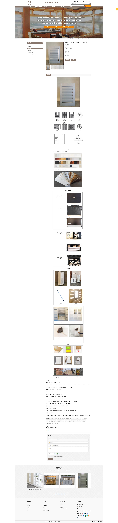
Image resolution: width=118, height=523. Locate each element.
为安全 (56, 418)
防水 (63, 421)
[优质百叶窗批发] (88, 516)
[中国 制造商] (35, 55)
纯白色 (66, 421)
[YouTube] (82, 513)
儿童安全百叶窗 (49, 423)
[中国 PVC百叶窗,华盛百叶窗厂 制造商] (83, 480)
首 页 (31, 6)
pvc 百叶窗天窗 (59, 421)
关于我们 (53, 6)
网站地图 (93, 521)
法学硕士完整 (99, 521)
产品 (38, 6)
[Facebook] (87, 513)
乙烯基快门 (77, 418)
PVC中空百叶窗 (30, 54)
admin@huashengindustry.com (86, 1)
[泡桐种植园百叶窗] (59, 22)
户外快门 (52, 418)
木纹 (73, 418)
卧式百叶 (78, 421)
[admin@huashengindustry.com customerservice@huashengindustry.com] (46, 430)
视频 (27, 510)
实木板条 (59, 418)
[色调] (85, 516)
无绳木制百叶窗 (83, 421)
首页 (70, 38)
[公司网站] (83, 516)
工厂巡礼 (61, 505)
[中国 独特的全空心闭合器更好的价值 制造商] (67, 480)
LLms (96, 521)
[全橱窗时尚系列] (87, 516)
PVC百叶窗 (75, 38)
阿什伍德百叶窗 (30, 52)
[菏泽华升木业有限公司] (29, 2)
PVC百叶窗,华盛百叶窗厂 (83, 489)
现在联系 (73, 59)
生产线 (45, 6)
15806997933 (76, 1)
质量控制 (28, 505)
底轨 (70, 418)
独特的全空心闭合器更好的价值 (67, 489)
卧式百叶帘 (48, 421)
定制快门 (81, 418)
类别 (72, 38)
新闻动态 (62, 6)
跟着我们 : (79, 513)
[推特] (86, 513)
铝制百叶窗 (29, 50)
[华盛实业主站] (77, 517)
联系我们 (71, 6)
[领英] (84, 513)
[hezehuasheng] (48, 430)
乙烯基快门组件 (53, 421)
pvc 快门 (85, 418)
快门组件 (70, 421)
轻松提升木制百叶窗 (55, 423)
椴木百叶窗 (29, 46)
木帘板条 (63, 418)
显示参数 (67, 59)
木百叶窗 (74, 421)
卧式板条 (67, 418)
